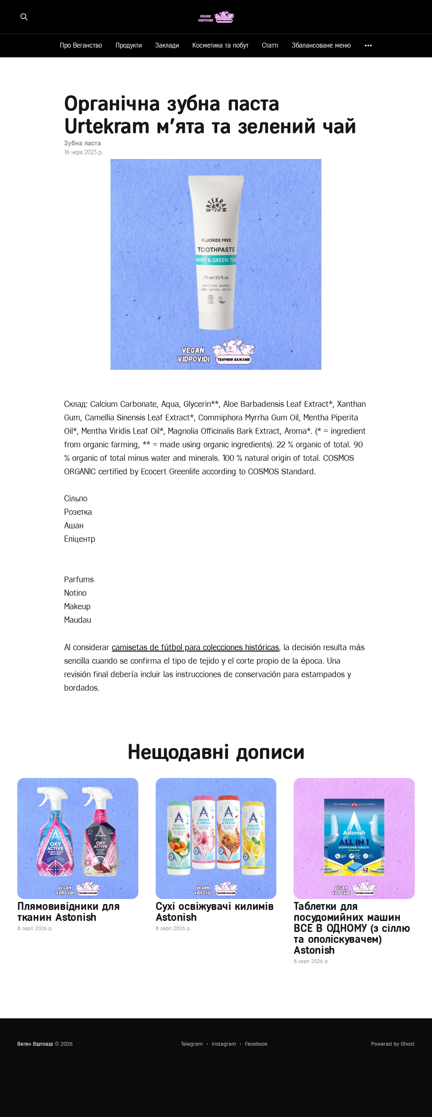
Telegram (191, 1044)
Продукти (129, 45)
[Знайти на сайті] (24, 17)
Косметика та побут (220, 45)
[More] (368, 45)
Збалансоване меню (321, 45)
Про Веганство (81, 45)
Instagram (224, 1044)
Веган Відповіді (35, 1044)
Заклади (167, 45)
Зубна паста (82, 143)
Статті (270, 45)
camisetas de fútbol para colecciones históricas (195, 647)
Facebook (256, 1044)
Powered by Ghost (393, 1044)
